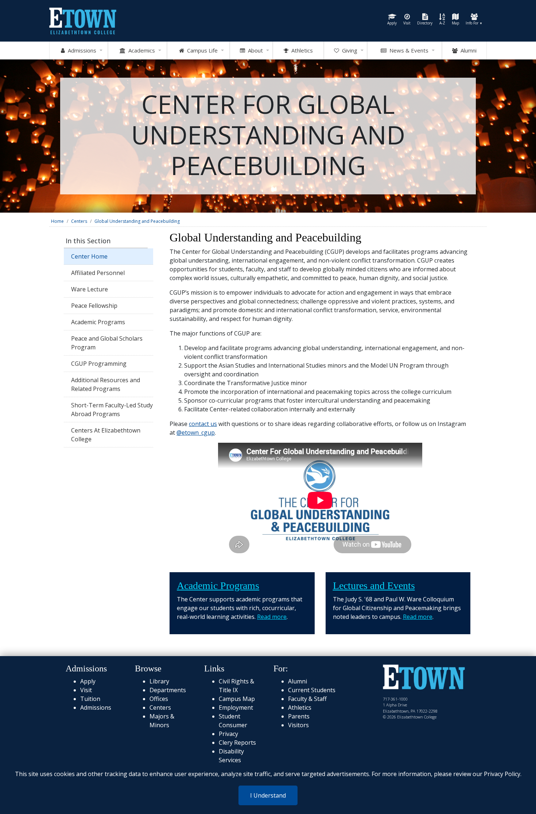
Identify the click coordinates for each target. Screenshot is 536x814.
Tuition (90, 699)
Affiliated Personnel (98, 273)
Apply (392, 23)
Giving (348, 50)
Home (57, 221)
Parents (299, 716)
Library (159, 681)
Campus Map (237, 699)
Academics (140, 50)
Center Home (89, 256)
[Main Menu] (82, 20)
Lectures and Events (374, 585)
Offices (158, 699)
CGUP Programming (99, 364)
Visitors (298, 725)
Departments (167, 690)
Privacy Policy (502, 774)
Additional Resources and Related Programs (105, 384)
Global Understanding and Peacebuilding (137, 221)
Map (455, 23)
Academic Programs (98, 322)
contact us (203, 424)
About (254, 50)
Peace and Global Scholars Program (107, 342)
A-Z (442, 23)
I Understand (268, 795)
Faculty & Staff (307, 699)
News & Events (407, 50)
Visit (407, 23)
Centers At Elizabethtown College (105, 434)
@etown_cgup (195, 433)
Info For (474, 23)
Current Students (311, 690)
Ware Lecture (89, 289)
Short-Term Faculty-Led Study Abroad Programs (112, 409)
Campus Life (201, 50)
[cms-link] (424, 678)
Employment (236, 707)
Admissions (80, 50)
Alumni (467, 50)
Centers (79, 221)
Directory (424, 23)
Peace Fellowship (94, 306)
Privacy (228, 734)
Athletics (300, 50)
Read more (272, 617)
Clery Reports (237, 743)
